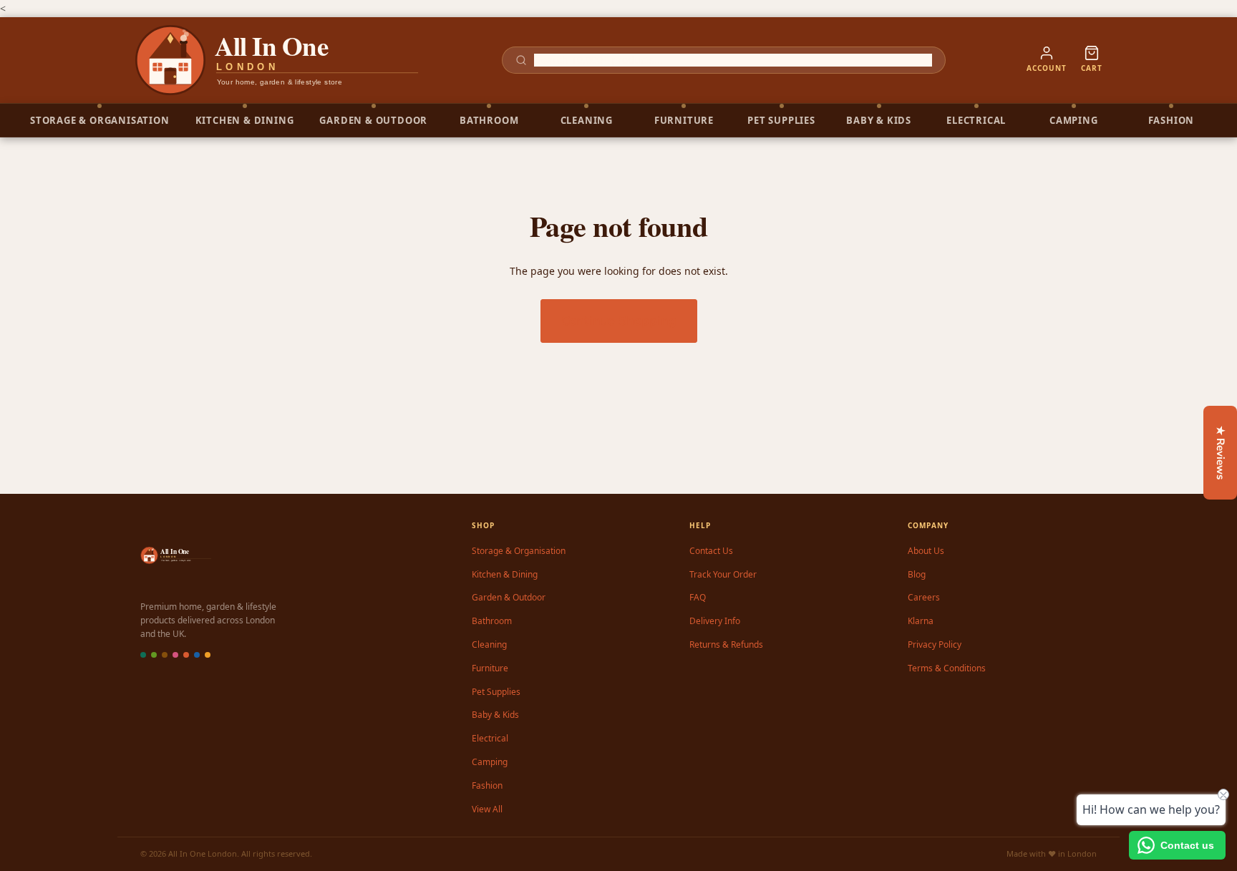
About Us (926, 551)
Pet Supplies (496, 692)
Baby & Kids (495, 715)
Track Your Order (723, 574)
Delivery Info (714, 621)
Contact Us (711, 551)
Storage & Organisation (519, 551)
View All (487, 809)
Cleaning (489, 644)
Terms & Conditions (947, 668)
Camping (490, 762)
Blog (917, 574)
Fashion (487, 785)
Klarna (920, 621)
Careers (924, 597)
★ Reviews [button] (1220, 453)
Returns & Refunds (726, 644)
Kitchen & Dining (505, 574)
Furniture (490, 668)
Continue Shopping (618, 320)
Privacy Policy (934, 644)
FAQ (697, 597)
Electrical (490, 738)
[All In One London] (278, 60)
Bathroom (492, 621)
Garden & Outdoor (508, 597)
